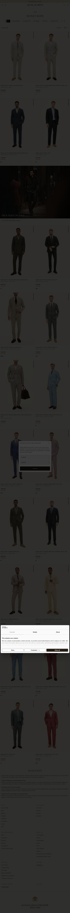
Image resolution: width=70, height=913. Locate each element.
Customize (34, 650)
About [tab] (58, 632)
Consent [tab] (12, 632)
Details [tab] (35, 632)
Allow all (57, 650)
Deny (12, 650)
